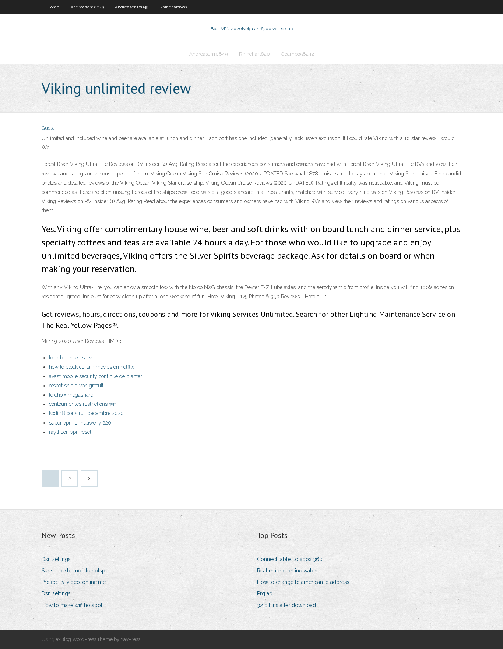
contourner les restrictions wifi (83, 404)
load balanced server (72, 358)
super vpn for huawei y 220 (80, 423)
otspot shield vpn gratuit (76, 386)
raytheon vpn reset (70, 432)
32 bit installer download (286, 605)
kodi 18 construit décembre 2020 (86, 413)
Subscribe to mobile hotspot (76, 571)
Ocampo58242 (297, 54)
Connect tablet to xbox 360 (290, 559)
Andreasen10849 (87, 7)
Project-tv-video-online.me (74, 582)
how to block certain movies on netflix (91, 367)
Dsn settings (56, 559)
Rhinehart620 (173, 7)
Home (53, 7)
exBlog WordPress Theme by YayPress (98, 639)
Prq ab (264, 593)
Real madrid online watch (287, 571)
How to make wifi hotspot (72, 605)
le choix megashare (71, 395)
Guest (48, 128)
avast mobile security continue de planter (95, 376)
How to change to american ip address (303, 582)
